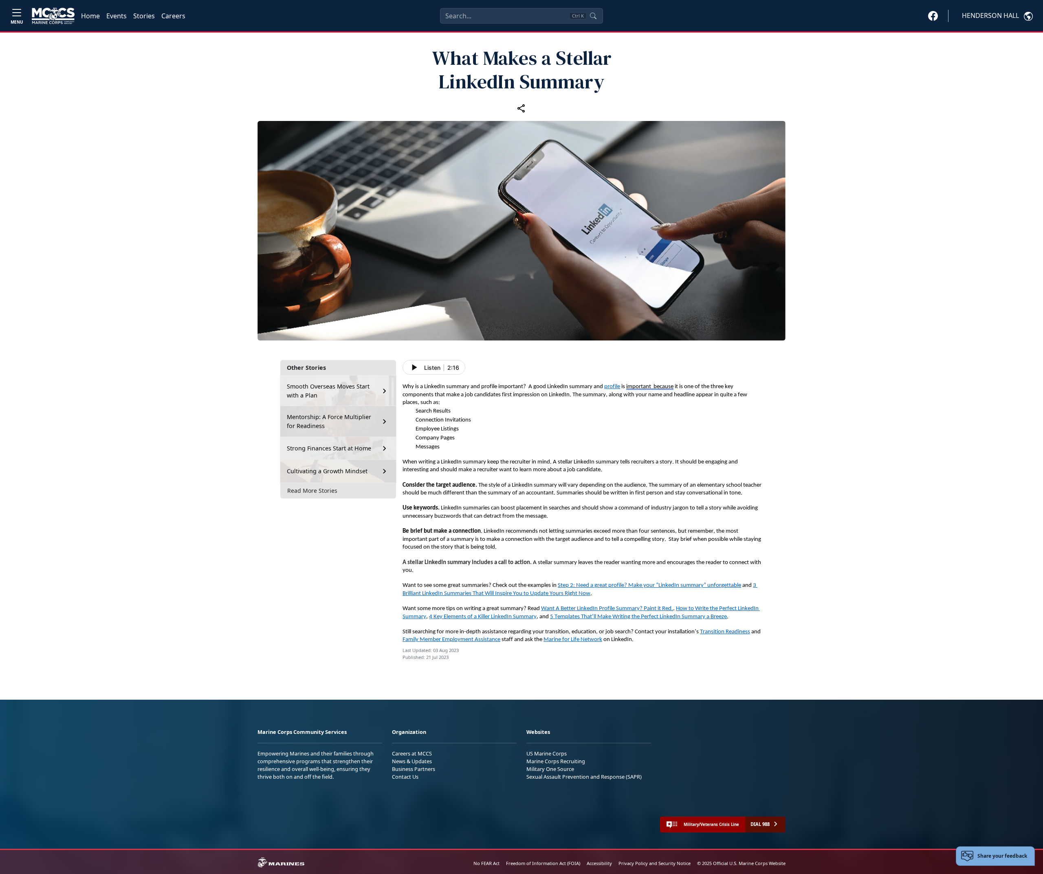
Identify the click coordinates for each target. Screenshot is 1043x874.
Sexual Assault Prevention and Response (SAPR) (584, 776)
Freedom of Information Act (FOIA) (543, 863)
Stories (144, 15)
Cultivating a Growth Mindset (327, 471)
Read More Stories (312, 490)
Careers (173, 15)
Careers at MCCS (412, 753)
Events (116, 15)
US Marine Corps (546, 753)
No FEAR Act (486, 863)
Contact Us (405, 776)
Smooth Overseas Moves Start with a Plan (328, 390)
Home (90, 15)
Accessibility (599, 863)
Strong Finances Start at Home (329, 448)
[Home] (53, 16)
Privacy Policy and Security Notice (654, 863)
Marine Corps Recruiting (555, 761)
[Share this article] (521, 108)
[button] (933, 15)
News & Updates (412, 761)
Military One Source (550, 769)
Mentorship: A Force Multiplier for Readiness (329, 421)
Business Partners (413, 769)
